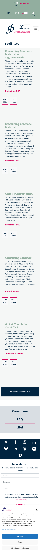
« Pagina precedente (18, 391)
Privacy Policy (21, 500)
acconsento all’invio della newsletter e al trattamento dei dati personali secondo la (21, 497)
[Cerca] (33, 14)
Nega (20, 542)
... (11, 87)
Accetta (20, 536)
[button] (37, 509)
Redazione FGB (12, 91)
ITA (8, 13)
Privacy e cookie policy (9, 529)
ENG (17, 13)
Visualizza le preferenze (20, 548)
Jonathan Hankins (14, 353)
